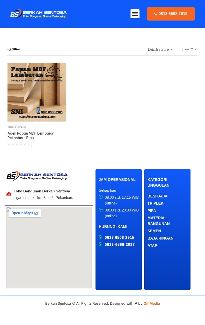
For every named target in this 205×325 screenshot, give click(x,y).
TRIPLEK (20, 127)
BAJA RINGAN (161, 238)
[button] (135, 13)
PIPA (152, 210)
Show (186, 49)
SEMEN (154, 231)
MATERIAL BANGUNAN (159, 221)
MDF (10, 127)
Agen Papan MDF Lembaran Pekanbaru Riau (31, 135)
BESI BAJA (158, 196)
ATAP (152, 245)
